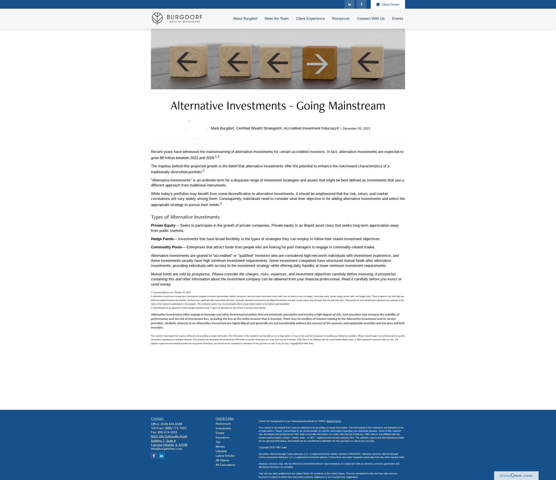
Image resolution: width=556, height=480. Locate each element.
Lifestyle (221, 451)
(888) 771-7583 (175, 428)
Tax (218, 442)
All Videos (222, 460)
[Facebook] (361, 4)
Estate (220, 433)
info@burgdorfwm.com (166, 448)
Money (220, 446)
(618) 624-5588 (171, 424)
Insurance (222, 437)
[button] (245, 19)
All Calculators (225, 465)
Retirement (223, 423)
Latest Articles (225, 455)
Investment (223, 428)
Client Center (391, 4)
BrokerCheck (334, 421)
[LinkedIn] (349, 4)
